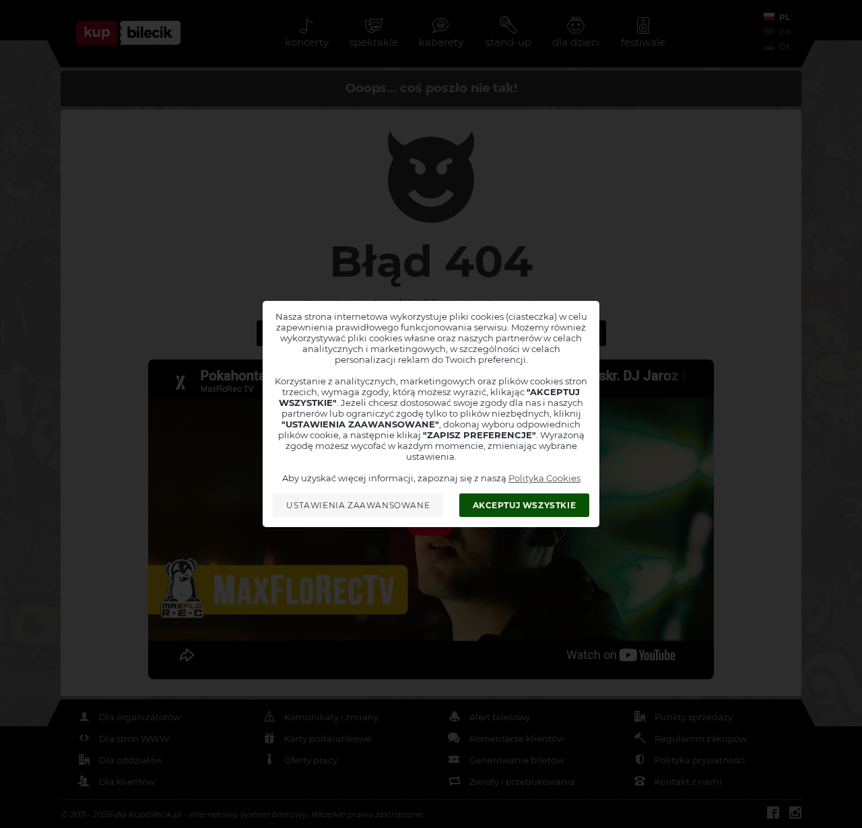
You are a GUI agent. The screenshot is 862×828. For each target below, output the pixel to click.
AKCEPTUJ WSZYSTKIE (524, 505)
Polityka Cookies (544, 478)
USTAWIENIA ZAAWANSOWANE (358, 505)
